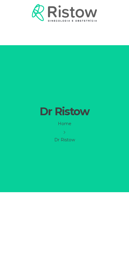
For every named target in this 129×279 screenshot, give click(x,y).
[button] (64, 34)
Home (64, 123)
